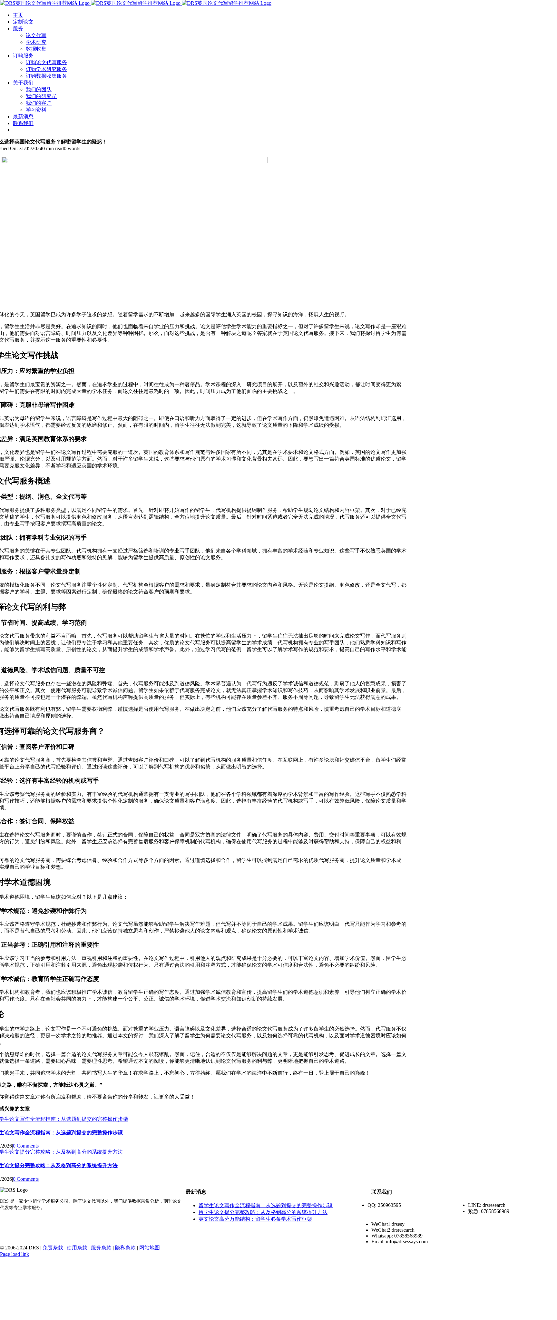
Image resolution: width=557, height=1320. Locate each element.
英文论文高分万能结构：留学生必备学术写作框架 (255, 1219)
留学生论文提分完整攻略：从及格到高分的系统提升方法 (263, 1212)
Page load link (14, 1254)
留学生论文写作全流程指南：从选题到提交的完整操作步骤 (266, 1205)
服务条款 (101, 1247)
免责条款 (53, 1247)
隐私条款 (125, 1247)
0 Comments (26, 1146)
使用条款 (77, 1247)
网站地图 (149, 1247)
